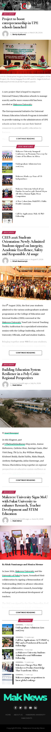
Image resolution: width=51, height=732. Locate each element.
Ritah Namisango (20, 261)
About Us (18, 715)
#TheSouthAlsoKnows (14, 443)
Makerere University (22, 104)
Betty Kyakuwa (19, 34)
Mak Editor (17, 385)
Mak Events (26, 718)
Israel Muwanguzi (11, 433)
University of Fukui (11, 575)
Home (8, 715)
